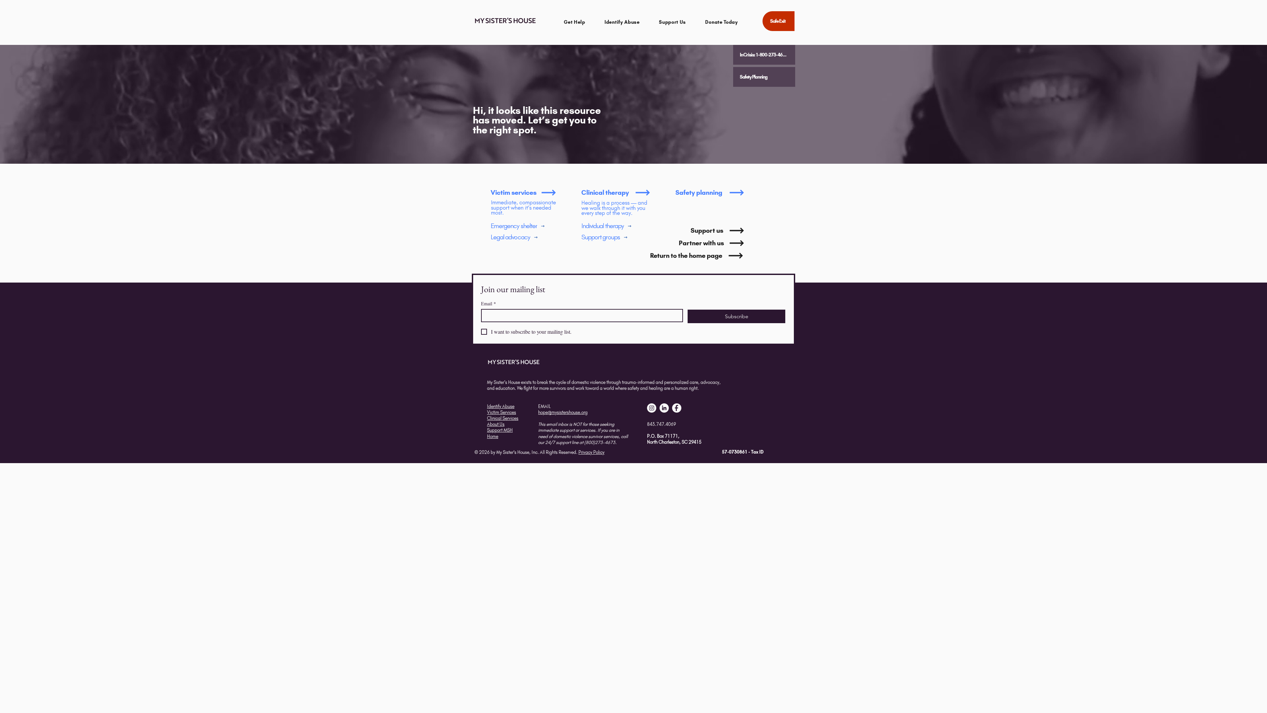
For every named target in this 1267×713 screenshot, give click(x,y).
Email (488, 303)
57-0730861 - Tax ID (742, 452)
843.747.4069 (661, 424)
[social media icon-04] (664, 408)
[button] (574, 22)
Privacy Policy (591, 452)
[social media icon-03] (676, 408)
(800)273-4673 (599, 442)
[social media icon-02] (651, 408)
